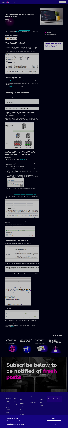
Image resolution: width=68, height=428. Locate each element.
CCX (28, 2)
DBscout (32, 2)
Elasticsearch (8, 410)
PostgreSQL (8, 403)
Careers (41, 402)
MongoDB (7, 412)
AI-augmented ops (23, 405)
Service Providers (22, 159)
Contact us (41, 399)
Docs (29, 397)
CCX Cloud (22, 414)
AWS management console (14, 80)
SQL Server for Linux (9, 404)
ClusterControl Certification (33, 404)
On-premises (22, 412)
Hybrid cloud (22, 408)
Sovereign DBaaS (15, 2)
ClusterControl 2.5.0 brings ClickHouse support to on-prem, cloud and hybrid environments (26, 341)
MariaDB (7, 401)
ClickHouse (8, 406)
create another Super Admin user (20, 89)
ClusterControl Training (32, 402)
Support (55, 2)
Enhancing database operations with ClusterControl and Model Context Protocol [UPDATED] (55, 341)
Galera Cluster (8, 407)
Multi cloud (22, 411)
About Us (41, 397)
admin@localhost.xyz (13, 86)
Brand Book (41, 405)
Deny (54, 421)
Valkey (7, 413)
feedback (12, 326)
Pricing (37, 2)
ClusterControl (22, 2)
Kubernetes (22, 409)
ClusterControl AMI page (27, 80)
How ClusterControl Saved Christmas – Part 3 (40, 340)
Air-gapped (22, 406)
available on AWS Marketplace (24, 30)
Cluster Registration (21, 307)
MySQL (7, 400)
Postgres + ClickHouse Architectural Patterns (11, 340)
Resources (42, 2)
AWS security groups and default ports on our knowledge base (25, 194)
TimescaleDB (8, 409)
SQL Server (16, 406)
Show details (54, 424)
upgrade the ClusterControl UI (20, 95)
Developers (31, 396)
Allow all (53, 418)
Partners (41, 404)
